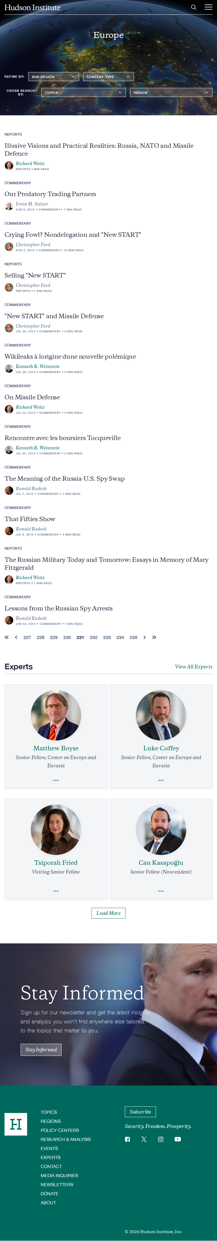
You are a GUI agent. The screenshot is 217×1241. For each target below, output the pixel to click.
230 (67, 637)
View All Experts (193, 667)
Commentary (49, 209)
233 (107, 637)
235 (133, 637)
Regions (51, 1121)
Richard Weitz (30, 163)
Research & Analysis (66, 1139)
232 (93, 637)
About (48, 1202)
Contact (51, 1166)
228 (40, 637)
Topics (49, 1112)
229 (54, 637)
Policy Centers (60, 1130)
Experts (50, 1157)
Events (49, 1148)
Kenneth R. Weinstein (38, 366)
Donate (49, 1193)
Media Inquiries (59, 1175)
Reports (23, 169)
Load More (108, 913)
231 (80, 637)
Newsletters (57, 1184)
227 (27, 637)
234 (120, 637)
